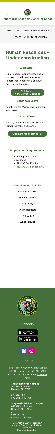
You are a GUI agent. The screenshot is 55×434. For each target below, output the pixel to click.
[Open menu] (7, 13)
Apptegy (33, 430)
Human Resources (37, 37)
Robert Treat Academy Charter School (27, 30)
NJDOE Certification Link (30, 166)
